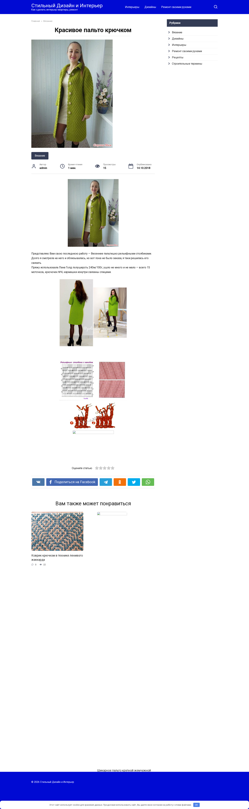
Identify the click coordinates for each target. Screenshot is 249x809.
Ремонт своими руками (176, 7)
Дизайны (150, 7)
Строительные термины (187, 63)
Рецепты (177, 57)
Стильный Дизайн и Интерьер (67, 5)
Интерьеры (132, 7)
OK (196, 805)
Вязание (40, 155)
